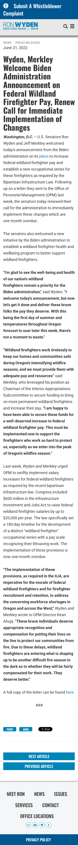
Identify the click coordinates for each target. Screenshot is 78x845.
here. (70, 692)
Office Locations (37, 815)
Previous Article (39, 766)
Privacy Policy (38, 839)
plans (44, 155)
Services (24, 805)
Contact (50, 805)
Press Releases (27, 42)
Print (10, 729)
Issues (60, 793)
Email (26, 729)
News (7, 42)
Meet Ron (16, 793)
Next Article (39, 756)
